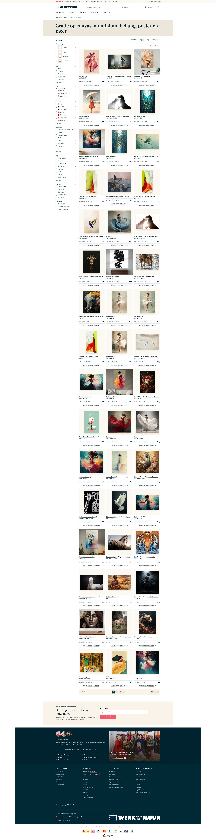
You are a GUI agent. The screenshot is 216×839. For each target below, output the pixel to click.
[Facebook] (68, 805)
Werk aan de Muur (144, 769)
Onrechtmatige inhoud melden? (114, 827)
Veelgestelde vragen (64, 755)
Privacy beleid (126, 827)
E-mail (96, 750)
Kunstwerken (60, 12)
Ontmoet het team (117, 758)
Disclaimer (102, 827)
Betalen (60, 757)
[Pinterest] (65, 805)
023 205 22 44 (86, 750)
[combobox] (101, 7)
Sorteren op (154, 40)
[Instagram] (63, 805)
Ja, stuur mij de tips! (108, 717)
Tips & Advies (106, 12)
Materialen (94, 12)
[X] (71, 805)
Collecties (71, 12)
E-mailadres (104, 708)
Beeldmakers (83, 12)
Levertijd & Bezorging (90, 757)
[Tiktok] (73, 805)
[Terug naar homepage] (67, 6)
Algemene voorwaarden (92, 827)
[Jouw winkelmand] (158, 7)
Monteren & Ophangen (65, 760)
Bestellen (87, 755)
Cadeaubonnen (89, 760)
